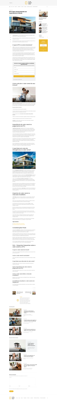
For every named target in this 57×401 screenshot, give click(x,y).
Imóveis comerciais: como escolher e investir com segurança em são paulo (45, 24)
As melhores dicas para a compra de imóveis (19, 224)
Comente (10, 377)
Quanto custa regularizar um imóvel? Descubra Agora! (29, 356)
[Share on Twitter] (10, 37)
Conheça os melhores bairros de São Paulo (18, 223)
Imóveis (16, 6)
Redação (21, 296)
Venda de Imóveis (15, 337)
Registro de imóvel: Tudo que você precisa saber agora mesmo (20, 293)
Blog (13, 6)
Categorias (19, 6)
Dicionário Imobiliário (35, 6)
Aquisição (25, 6)
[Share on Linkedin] (10, 42)
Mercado (22, 6)
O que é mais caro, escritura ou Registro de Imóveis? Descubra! (29, 330)
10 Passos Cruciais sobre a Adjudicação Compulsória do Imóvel (29, 312)
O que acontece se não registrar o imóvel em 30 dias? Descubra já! (30, 321)
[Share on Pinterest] (10, 40)
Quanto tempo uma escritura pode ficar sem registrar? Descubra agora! (30, 365)
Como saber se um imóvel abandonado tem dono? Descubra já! (43, 18)
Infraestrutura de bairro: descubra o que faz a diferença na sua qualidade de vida (45, 31)
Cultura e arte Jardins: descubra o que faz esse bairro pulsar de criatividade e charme (44, 28)
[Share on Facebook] (10, 35)
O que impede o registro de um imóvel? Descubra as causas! (31, 344)
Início (12, 6)
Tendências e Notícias (29, 6)
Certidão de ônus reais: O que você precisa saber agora (28, 292)
